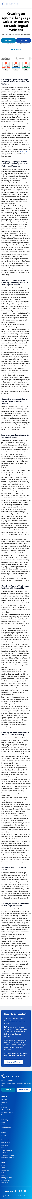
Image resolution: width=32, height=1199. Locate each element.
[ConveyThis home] (10, 4)
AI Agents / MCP (5, 1110)
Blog (2, 1147)
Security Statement (6, 1178)
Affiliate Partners (6, 1127)
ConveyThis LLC (24, 1196)
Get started (8, 40)
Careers (3, 1132)
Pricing (3, 1105)
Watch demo (23, 1090)
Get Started (8, 1090)
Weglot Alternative (6, 1150)
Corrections (4, 1183)
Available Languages (7, 1112)
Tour (2, 1115)
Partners (3, 1125)
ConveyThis (8, 1029)
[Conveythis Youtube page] (25, 1191)
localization (23, 151)
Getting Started (5, 1142)
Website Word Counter (7, 1155)
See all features (16, 49)
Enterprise (4, 1107)
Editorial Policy (5, 1180)
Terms (3, 1167)
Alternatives (4, 1152)
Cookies (3, 1175)
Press (2, 1130)
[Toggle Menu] (28, 4)
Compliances (5, 1170)
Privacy (3, 1165)
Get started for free (13, 1062)
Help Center (4, 1145)
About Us (4, 1122)
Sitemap (3, 1135)
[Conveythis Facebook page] (16, 1191)
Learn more (23, 40)
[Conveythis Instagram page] (20, 1191)
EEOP (2, 1173)
